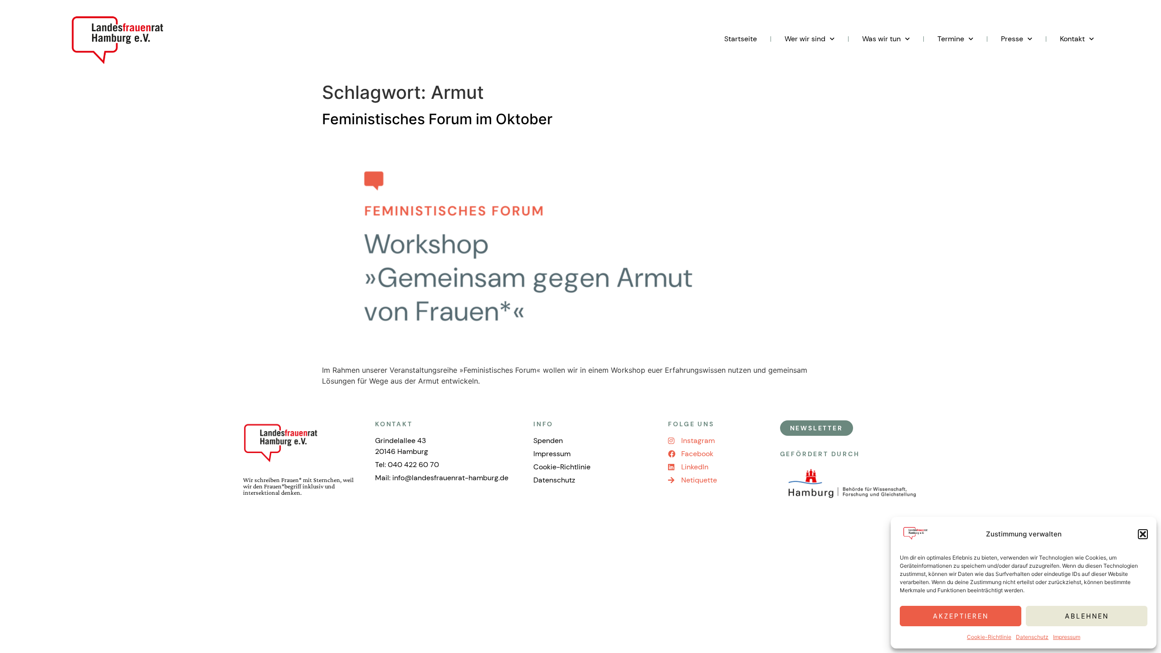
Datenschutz (1032, 637)
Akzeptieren (961, 616)
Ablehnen (1087, 616)
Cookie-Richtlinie (989, 637)
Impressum (1066, 637)
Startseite (740, 39)
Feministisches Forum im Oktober (437, 119)
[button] (1142, 534)
